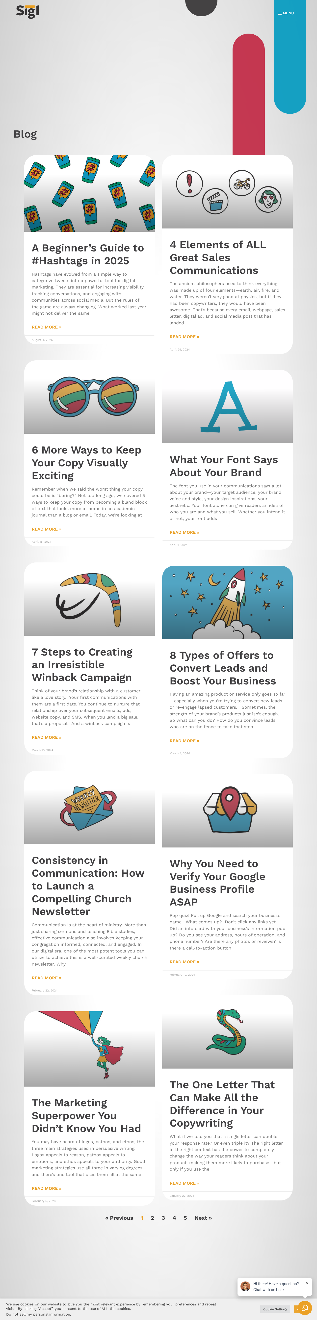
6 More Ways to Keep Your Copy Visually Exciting (86, 463)
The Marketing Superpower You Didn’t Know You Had (86, 1115)
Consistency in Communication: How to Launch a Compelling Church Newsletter (88, 885)
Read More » (46, 327)
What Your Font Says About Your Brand (224, 465)
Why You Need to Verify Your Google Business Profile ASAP (217, 882)
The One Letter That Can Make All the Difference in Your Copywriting (222, 1103)
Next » (203, 1218)
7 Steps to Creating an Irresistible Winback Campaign (82, 665)
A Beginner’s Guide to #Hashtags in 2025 (88, 254)
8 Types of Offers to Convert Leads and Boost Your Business (223, 668)
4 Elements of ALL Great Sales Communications (218, 257)
